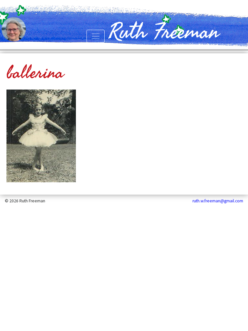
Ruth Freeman (164, 32)
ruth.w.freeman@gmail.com (217, 201)
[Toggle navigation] (96, 36)
